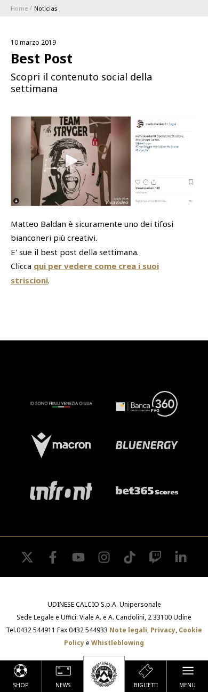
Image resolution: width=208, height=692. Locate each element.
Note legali (128, 629)
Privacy (162, 629)
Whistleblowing (117, 642)
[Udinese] (104, 674)
